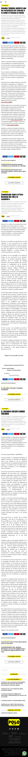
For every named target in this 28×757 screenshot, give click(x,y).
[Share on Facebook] (5, 43)
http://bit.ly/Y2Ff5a (16, 119)
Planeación (18, 736)
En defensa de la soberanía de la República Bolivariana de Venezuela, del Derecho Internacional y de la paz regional (13, 684)
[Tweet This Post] (11, 43)
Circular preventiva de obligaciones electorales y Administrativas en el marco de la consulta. (13, 695)
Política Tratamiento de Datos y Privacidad (14, 739)
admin (8, 38)
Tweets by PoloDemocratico (9, 713)
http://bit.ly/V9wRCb (12, 125)
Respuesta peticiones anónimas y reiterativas (14, 742)
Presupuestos (22, 733)
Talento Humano (11, 736)
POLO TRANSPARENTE (5, 733)
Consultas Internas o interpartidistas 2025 (13, 700)
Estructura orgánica (14, 733)
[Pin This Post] (16, 43)
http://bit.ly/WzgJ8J (7, 102)
